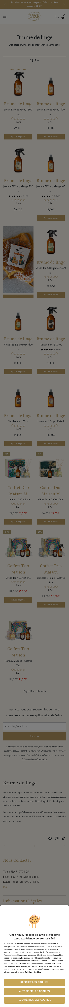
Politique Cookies (33, 972)
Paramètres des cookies (34, 1000)
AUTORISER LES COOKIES (34, 991)
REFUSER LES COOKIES (34, 982)
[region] (34, 956)
